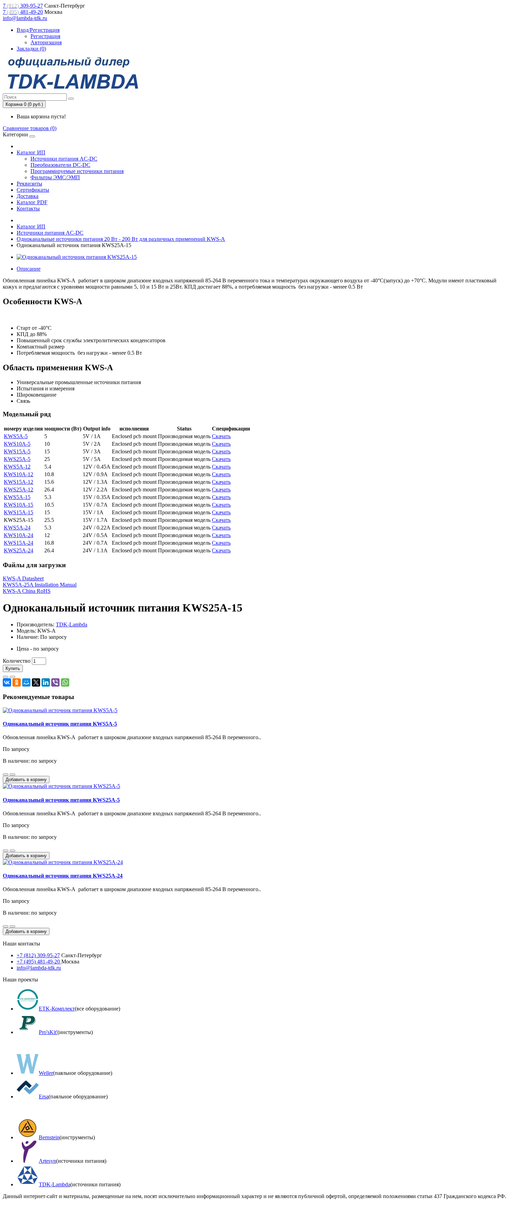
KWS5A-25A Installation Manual (40, 585)
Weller (46, 1073)
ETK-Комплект (57, 1009)
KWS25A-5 (17, 459)
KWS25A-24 (18, 550)
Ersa (43, 1096)
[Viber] (55, 682)
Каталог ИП (31, 152)
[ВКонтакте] (7, 682)
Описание (29, 269)
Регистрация (45, 36)
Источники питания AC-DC (63, 159)
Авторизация (46, 42)
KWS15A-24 (18, 543)
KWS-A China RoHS (27, 591)
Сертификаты (33, 190)
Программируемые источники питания (77, 171)
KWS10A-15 (18, 505)
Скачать (221, 436)
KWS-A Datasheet (23, 578)
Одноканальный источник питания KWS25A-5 (61, 800)
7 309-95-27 (23, 6)
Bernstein (49, 1137)
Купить (13, 668)
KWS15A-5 (17, 451)
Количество (16, 661)
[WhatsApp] (65, 682)
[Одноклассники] (16, 682)
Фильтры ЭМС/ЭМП (55, 177)
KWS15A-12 (18, 482)
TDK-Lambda (71, 624)
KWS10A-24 (18, 535)
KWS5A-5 (16, 436)
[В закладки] (5, 677)
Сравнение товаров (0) (29, 128)
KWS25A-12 (18, 489)
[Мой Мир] (26, 682)
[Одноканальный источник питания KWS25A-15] (77, 257)
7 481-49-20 (23, 12)
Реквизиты (29, 184)
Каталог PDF (32, 202)
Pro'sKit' (48, 1032)
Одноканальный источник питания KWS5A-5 (60, 724)
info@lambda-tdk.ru (25, 18)
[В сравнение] (12, 677)
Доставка (27, 196)
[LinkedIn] (46, 682)
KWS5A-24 (17, 528)
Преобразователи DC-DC (60, 165)
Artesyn (47, 1161)
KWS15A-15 (18, 512)
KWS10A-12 (18, 474)
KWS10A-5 (17, 444)
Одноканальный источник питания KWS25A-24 (63, 876)
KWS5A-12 (17, 467)
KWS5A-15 (17, 497)
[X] (36, 682)
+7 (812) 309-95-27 (38, 955)
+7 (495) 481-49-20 (39, 961)
